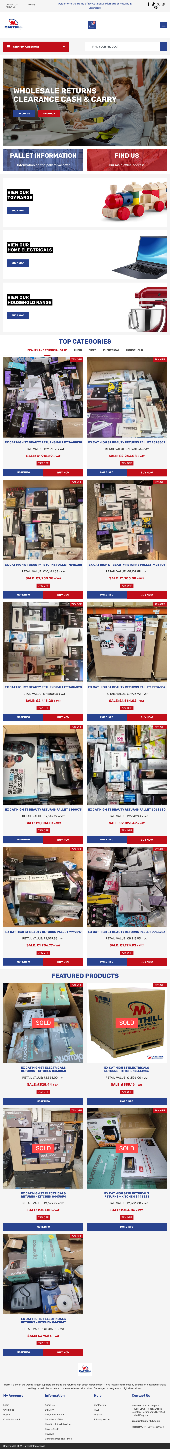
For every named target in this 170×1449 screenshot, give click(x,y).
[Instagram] (163, 4)
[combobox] (122, 46)
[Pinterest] (156, 7)
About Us (50, 1405)
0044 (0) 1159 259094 (148, 1426)
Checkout (8, 1410)
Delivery (49, 1410)
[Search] (163, 46)
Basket (7, 1415)
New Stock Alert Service (58, 1424)
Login (6, 1405)
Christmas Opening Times (58, 1439)
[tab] (47, 350)
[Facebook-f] (148, 4)
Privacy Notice (102, 1419)
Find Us (98, 1415)
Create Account (11, 1419)
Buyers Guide (52, 1429)
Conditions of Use (54, 1419)
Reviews (49, 1434)
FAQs (96, 1410)
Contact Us (100, 1405)
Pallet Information (54, 1415)
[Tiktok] (153, 4)
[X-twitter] (158, 4)
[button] (163, 25)
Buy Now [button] (63, 472)
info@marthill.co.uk (146, 1421)
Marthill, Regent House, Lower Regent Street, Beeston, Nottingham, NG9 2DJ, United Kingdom (148, 1410)
